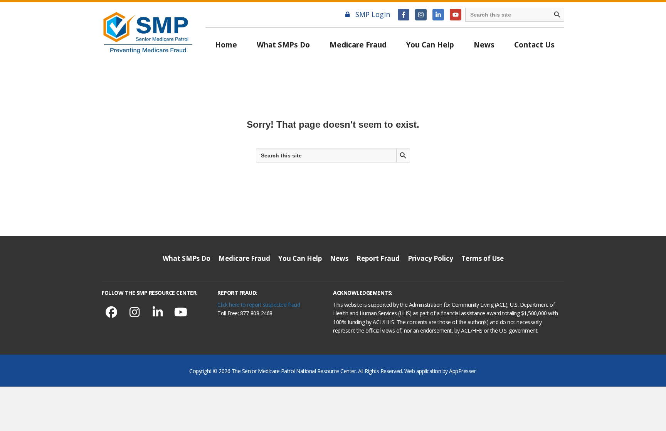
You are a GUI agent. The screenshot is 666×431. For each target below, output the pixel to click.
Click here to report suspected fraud (258, 304)
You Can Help (430, 45)
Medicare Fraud (358, 45)
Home (226, 45)
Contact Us (534, 45)
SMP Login (372, 14)
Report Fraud (378, 258)
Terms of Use (482, 258)
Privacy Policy (430, 258)
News (484, 45)
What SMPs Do (283, 45)
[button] (403, 14)
